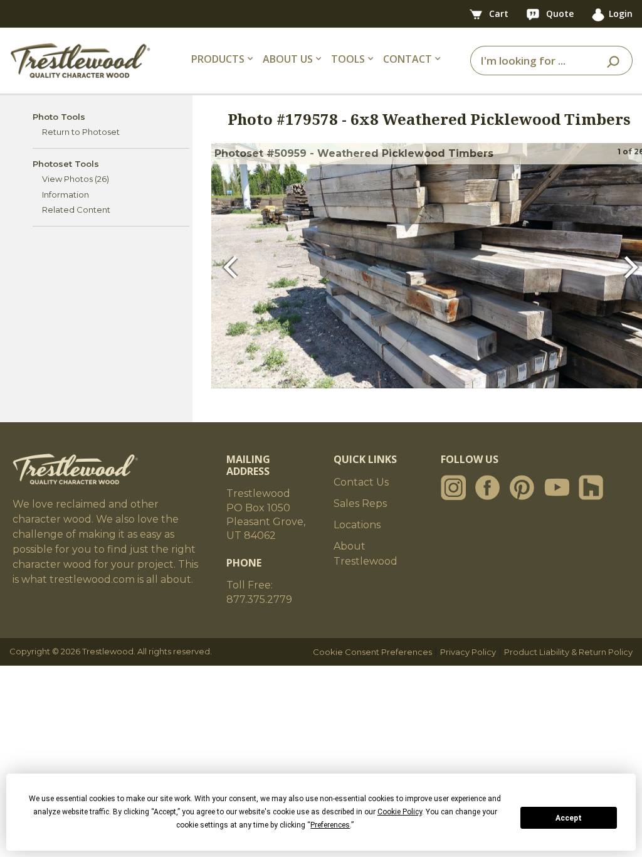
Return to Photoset (81, 132)
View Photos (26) (75, 179)
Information (65, 194)
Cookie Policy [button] (399, 811)
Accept (568, 818)
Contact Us (361, 482)
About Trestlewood (365, 553)
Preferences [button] (330, 825)
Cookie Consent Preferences (372, 652)
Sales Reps (360, 503)
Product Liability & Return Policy (568, 652)
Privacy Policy (468, 652)
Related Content (76, 210)
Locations (357, 525)
